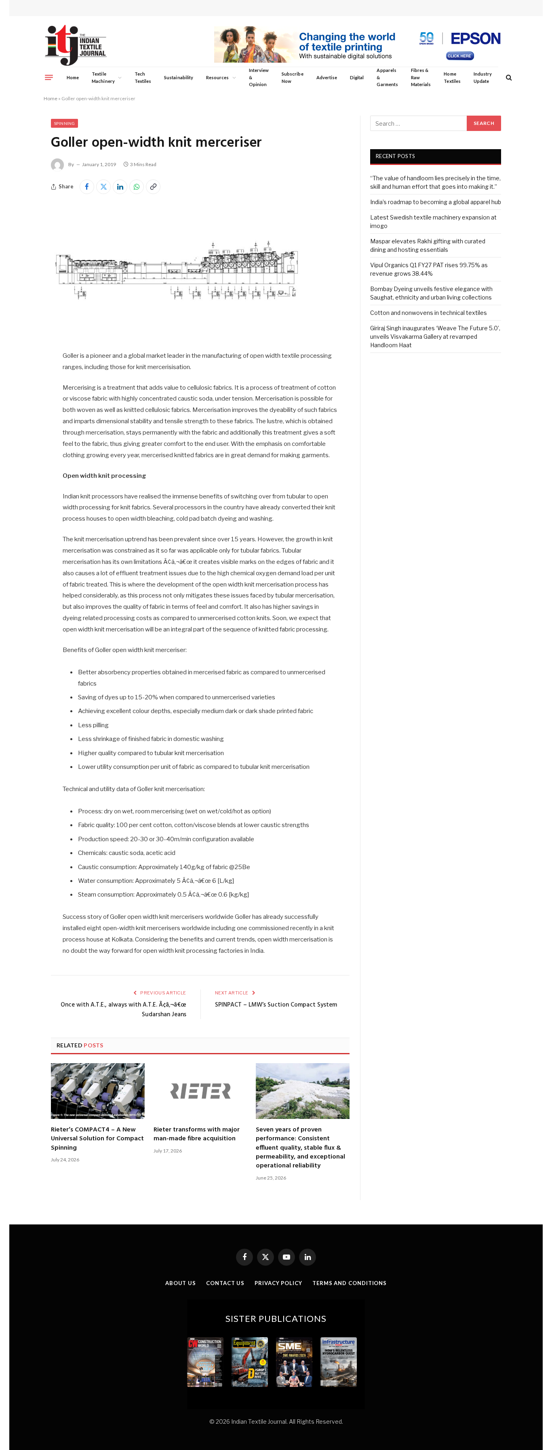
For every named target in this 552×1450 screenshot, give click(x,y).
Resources (217, 77)
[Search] (508, 77)
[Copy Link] (153, 186)
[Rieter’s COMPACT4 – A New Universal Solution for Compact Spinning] (98, 1091)
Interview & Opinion (259, 77)
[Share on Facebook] (87, 186)
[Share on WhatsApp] (136, 186)
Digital (357, 77)
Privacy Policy (278, 1283)
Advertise (326, 77)
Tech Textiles (143, 77)
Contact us (225, 1283)
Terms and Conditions (349, 1283)
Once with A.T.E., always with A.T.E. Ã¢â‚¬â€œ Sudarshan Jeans (123, 1009)
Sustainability (178, 77)
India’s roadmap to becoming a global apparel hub (435, 201)
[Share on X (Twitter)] (103, 186)
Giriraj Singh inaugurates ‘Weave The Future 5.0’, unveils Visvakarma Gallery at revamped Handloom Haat (435, 336)
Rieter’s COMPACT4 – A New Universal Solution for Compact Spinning (97, 1138)
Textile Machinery (103, 77)
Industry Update (483, 77)
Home (73, 77)
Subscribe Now (292, 77)
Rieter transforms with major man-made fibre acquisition (197, 1134)
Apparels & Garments (387, 77)
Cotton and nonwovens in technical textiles (428, 312)
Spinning (64, 123)
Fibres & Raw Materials (421, 77)
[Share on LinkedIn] (120, 186)
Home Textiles (452, 77)
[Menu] (49, 77)
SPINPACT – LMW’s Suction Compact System (276, 1005)
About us (180, 1283)
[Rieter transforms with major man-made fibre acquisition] (200, 1091)
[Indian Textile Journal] (76, 45)
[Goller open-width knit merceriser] (176, 333)
